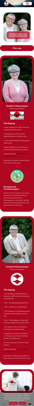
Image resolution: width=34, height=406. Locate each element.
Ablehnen (22, 403)
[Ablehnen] (32, 398)
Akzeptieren (13, 403)
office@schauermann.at (10, 156)
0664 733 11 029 (21, 349)
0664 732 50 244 (21, 154)
